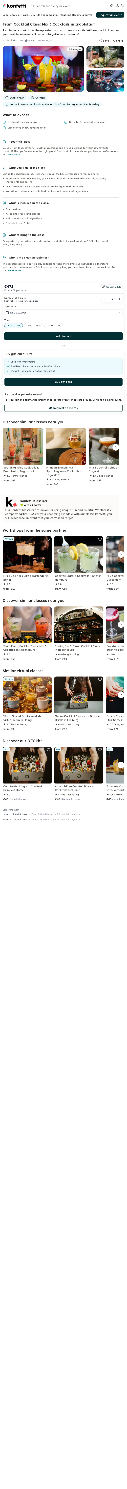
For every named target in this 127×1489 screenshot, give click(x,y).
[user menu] (117, 6)
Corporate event (11, 810)
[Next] (115, 447)
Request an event (110, 15)
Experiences (10, 14)
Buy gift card (63, 381)
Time (7, 320)
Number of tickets (15, 297)
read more (14, 154)
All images (75, 49)
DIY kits (35, 14)
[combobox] (68, 6)
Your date (10, 306)
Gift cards (24, 14)
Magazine (65, 14)
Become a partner (82, 14)
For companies (50, 14)
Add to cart (63, 336)
